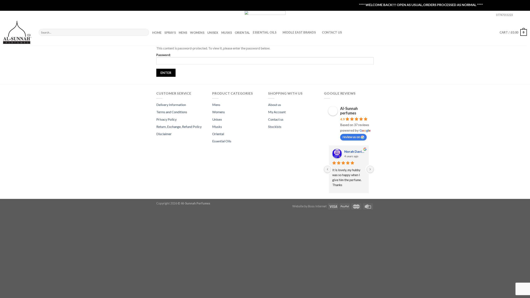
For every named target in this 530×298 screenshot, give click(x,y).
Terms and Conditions (171, 112)
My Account (277, 112)
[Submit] (145, 32)
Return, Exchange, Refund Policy (179, 127)
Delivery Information (171, 105)
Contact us (275, 119)
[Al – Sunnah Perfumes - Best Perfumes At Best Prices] (18, 32)
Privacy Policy (166, 119)
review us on (351, 137)
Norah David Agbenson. (354, 151)
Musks (226, 32)
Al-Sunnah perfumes (349, 110)
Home (156, 32)
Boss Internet (317, 206)
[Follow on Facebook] (517, 15)
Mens (183, 32)
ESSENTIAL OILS (264, 32)
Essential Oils (221, 141)
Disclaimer (164, 134)
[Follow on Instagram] (521, 15)
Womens (197, 32)
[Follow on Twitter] (525, 15)
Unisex (212, 32)
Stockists (274, 127)
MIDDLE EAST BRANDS (299, 32)
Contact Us (332, 32)
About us (274, 105)
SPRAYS (170, 32)
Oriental (242, 32)
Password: (163, 55)
